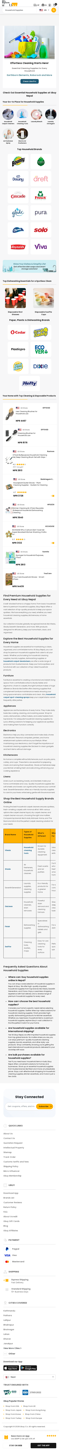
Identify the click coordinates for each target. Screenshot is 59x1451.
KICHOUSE (49, 526)
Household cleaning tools (28, 850)
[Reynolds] (18, 246)
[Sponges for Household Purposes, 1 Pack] (10, 558)
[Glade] (18, 212)
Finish (7, 926)
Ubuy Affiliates (10, 1230)
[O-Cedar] (18, 332)
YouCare (47, 573)
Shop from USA (12, 1406)
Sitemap (7, 1152)
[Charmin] (18, 229)
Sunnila (45, 552)
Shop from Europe (34, 1418)
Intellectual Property (13, 1147)
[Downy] (18, 178)
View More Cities (11, 1348)
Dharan (7, 1338)
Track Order (9, 1157)
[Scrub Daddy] (40, 332)
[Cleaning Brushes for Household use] (11, 435)
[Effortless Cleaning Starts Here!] (29, 42)
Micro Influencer (11, 1171)
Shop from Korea (13, 1414)
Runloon (50, 451)
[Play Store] (28, 1368)
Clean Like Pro (29, 81)
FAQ (5, 1211)
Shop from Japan (13, 1410)
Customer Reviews (12, 1202)
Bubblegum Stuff (47, 479)
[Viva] (40, 246)
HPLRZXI (50, 505)
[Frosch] (40, 195)
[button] (37, 5)
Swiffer (8, 946)
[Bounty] (18, 161)
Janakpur (8, 1343)
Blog (5, 1226)
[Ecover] (40, 349)
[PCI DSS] (9, 1392)
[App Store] (11, 1368)
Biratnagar (8, 1329)
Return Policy (9, 1207)
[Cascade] (18, 195)
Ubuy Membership (12, 1175)
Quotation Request (13, 1143)
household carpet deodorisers (16, 661)
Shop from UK (29, 1406)
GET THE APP (43, 1445)
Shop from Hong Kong (35, 1410)
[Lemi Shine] (18, 366)
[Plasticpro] (18, 349)
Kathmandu (9, 1310)
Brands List (8, 1197)
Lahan (6, 1334)
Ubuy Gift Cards (11, 1221)
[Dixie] (40, 366)
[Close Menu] (3, 6)
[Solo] (40, 229)
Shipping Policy (10, 1166)
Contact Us (9, 1138)
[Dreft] (40, 178)
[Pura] (40, 212)
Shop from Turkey (13, 1418)
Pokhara (7, 1315)
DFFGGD (46, 408)
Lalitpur (7, 1320)
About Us (8, 1133)
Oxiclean (9, 906)
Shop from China (32, 1414)
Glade (8, 869)
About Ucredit (10, 1216)
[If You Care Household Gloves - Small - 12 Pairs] (8, 579)
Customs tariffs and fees (16, 1161)
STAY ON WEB (15, 1445)
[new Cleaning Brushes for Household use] (10, 414)
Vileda (8, 850)
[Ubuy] (13, 5)
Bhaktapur (8, 1324)
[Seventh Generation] (40, 161)
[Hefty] (29, 383)
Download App (10, 1193)
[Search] (53, 10)
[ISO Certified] (30, 1392)
